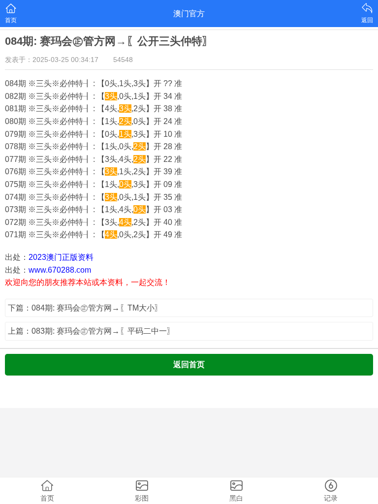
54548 (123, 59)
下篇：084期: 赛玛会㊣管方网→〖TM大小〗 (85, 308)
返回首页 (189, 364)
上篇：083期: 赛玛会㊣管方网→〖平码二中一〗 (91, 331)
